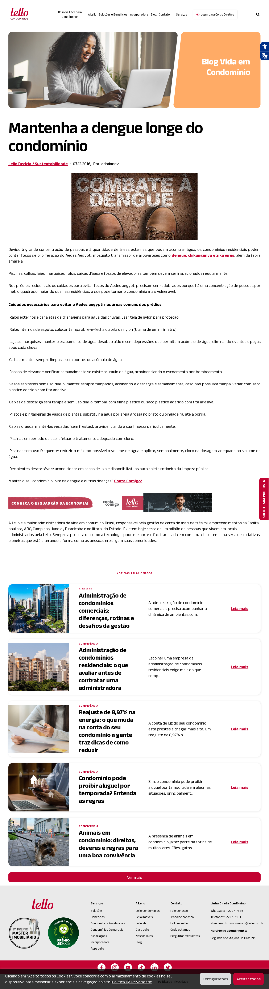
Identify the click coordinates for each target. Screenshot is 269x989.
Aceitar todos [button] (248, 979)
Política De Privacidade (132, 982)
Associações (99, 936)
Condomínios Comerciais (107, 929)
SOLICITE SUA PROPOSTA (264, 499)
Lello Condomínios (148, 910)
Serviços (97, 903)
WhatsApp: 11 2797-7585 (227, 910)
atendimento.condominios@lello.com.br (237, 923)
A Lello (92, 14)
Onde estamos (180, 929)
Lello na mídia (179, 923)
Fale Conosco (179, 910)
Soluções (97, 910)
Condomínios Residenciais (108, 923)
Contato (164, 14)
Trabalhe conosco (182, 917)
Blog (154, 14)
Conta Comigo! (128, 481)
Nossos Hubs (144, 936)
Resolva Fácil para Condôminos (70, 14)
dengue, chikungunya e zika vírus (203, 255)
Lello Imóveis (144, 917)
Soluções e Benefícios (113, 14)
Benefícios (98, 917)
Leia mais (239, 608)
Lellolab (141, 923)
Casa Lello (142, 929)
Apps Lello (97, 948)
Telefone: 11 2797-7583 (226, 917)
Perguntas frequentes (185, 936)
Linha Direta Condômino (228, 903)
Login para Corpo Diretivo (217, 14)
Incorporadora (139, 14)
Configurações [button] (215, 979)
